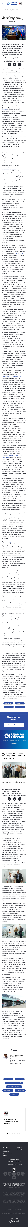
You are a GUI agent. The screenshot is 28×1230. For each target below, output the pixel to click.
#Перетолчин (20, 1090)
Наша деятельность (13, 8)
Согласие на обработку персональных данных (14, 1213)
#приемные (20, 707)
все (20, 76)
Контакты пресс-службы (7, 1154)
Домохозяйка (19, 253)
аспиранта (17, 615)
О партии (5, 1147)
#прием (9, 707)
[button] (7, 1133)
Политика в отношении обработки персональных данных (14, 1211)
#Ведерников (7, 1090)
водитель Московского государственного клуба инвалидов (10, 169)
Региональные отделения (7, 1150)
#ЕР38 (8, 1079)
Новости (22, 8)
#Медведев (8, 703)
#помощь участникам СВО (14, 1082)
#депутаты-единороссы (14, 1086)
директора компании (15, 542)
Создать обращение (14, 725)
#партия (19, 703)
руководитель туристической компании (13, 376)
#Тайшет (19, 1079)
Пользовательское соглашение (14, 1208)
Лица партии (18, 1147)
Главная (4, 8)
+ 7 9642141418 (14, 1161)
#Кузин (14, 1094)
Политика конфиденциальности (14, 1209)
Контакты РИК (19, 1149)
